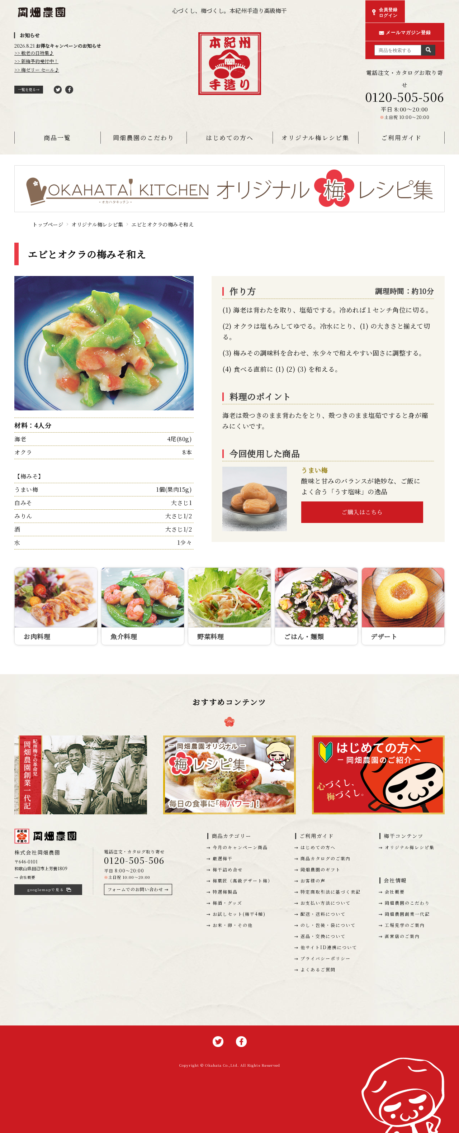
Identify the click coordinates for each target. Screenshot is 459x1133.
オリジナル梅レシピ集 (315, 137)
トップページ (47, 224)
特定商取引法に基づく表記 (331, 892)
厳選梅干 (223, 858)
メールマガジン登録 (408, 32)
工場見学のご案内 (405, 925)
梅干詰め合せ (228, 869)
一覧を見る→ (28, 89)
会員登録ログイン (388, 12)
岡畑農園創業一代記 (407, 914)
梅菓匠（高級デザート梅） (243, 880)
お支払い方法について (326, 903)
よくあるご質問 (318, 969)
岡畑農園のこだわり (143, 137)
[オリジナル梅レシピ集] (229, 171)
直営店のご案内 (402, 936)
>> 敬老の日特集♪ (34, 52)
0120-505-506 (404, 96)
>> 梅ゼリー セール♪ (36, 69)
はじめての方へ (230, 137)
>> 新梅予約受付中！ (36, 61)
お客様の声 (313, 880)
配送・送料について (323, 914)
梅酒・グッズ (227, 903)
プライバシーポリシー (326, 958)
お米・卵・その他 (233, 925)
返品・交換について (323, 936)
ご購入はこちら (362, 512)
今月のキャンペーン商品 (240, 847)
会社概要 (395, 892)
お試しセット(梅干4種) (239, 914)
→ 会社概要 (24, 877)
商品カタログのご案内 (326, 858)
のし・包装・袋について (328, 925)
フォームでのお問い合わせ (135, 889)
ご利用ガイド (401, 137)
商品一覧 (57, 137)
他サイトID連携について (329, 947)
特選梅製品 (225, 892)
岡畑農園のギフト (321, 869)
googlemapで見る (46, 889)
